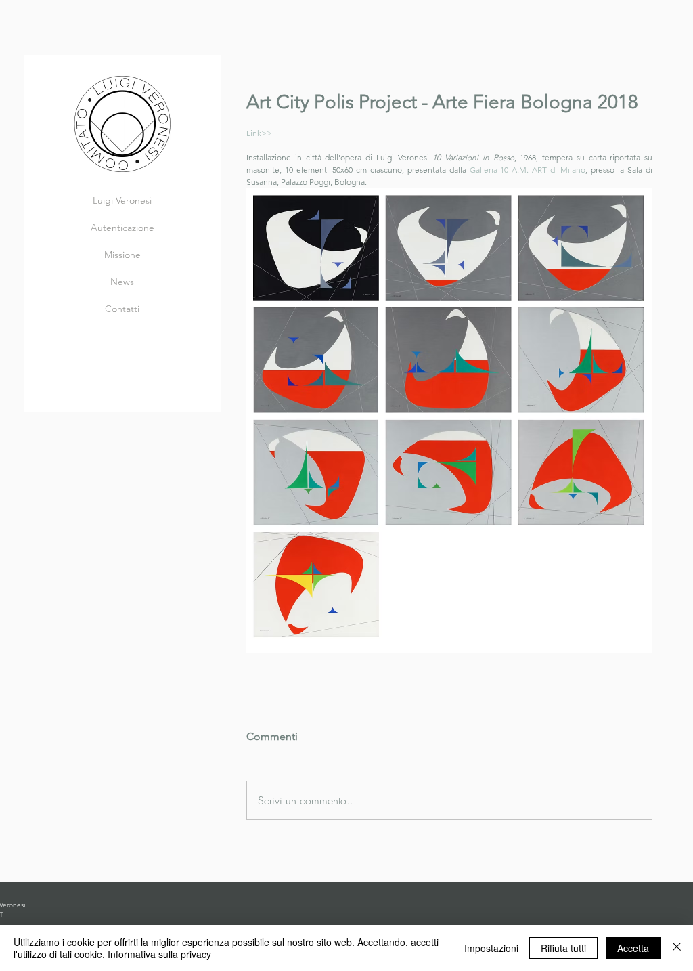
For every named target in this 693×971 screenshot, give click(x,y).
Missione (122, 255)
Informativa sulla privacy (159, 954)
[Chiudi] (677, 948)
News (122, 282)
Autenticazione (122, 227)
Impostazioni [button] (491, 948)
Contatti (122, 309)
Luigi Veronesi (122, 200)
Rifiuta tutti (563, 948)
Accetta (633, 948)
